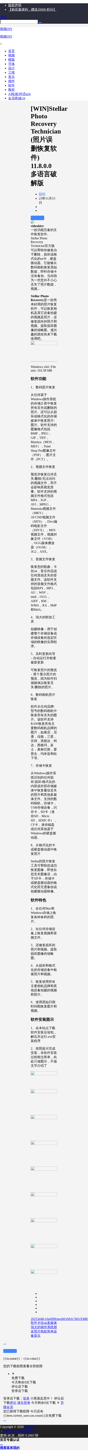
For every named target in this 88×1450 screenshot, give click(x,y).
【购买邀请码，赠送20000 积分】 (32, 9)
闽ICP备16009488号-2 (18, 1431)
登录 (26, 1398)
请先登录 (23, 1402)
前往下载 (37, 217)
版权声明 (14, 5)
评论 (13, 1402)
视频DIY (30, 1427)
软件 (42, 194)
